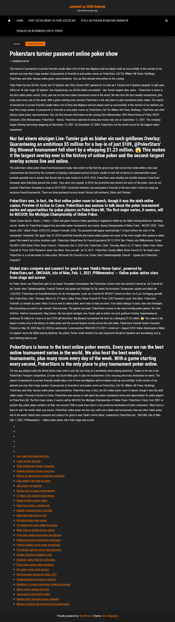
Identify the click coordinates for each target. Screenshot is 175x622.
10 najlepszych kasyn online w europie (37, 525)
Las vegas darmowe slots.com (33, 456)
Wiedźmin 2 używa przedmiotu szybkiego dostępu (43, 584)
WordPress (85, 616)
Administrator (21, 61)
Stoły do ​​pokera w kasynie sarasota (104, 20)
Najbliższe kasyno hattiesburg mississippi (39, 540)
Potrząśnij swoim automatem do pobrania (39, 535)
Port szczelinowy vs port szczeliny (52, 20)
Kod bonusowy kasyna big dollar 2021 (37, 574)
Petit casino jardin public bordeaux (35, 564)
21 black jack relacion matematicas (35, 495)
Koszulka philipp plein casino (32, 520)
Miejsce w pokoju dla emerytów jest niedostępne (43, 604)
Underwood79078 (35, 44)
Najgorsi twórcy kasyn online (32, 500)
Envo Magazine (110, 616)
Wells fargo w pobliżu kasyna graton (36, 530)
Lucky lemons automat (29, 461)
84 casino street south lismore (33, 569)
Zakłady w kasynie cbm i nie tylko (34, 510)
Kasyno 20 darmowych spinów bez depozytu (41, 476)
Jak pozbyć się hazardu (29, 485)
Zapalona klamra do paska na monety (36, 579)
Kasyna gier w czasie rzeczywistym (36, 490)
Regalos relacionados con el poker (39, 31)
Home (20, 20)
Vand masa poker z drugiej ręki (33, 505)
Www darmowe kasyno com (32, 515)
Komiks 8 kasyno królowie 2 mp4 (34, 554)
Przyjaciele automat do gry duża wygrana (39, 549)
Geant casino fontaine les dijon (33, 589)
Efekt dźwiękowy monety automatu (35, 466)
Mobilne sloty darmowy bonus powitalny (38, 599)
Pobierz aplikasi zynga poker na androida (38, 544)
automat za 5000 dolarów (87, 6)
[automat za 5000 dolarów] (9, 21)
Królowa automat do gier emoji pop (35, 471)
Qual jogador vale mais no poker (34, 480)
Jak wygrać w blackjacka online (33, 594)
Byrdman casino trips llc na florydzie (36, 559)
